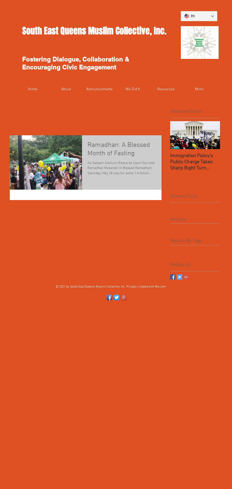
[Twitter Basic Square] (179, 277)
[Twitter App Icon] (116, 297)
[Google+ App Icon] (124, 297)
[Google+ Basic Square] (186, 277)
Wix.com (160, 287)
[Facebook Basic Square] (172, 277)
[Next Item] (213, 135)
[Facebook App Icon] (109, 297)
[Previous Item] (177, 135)
